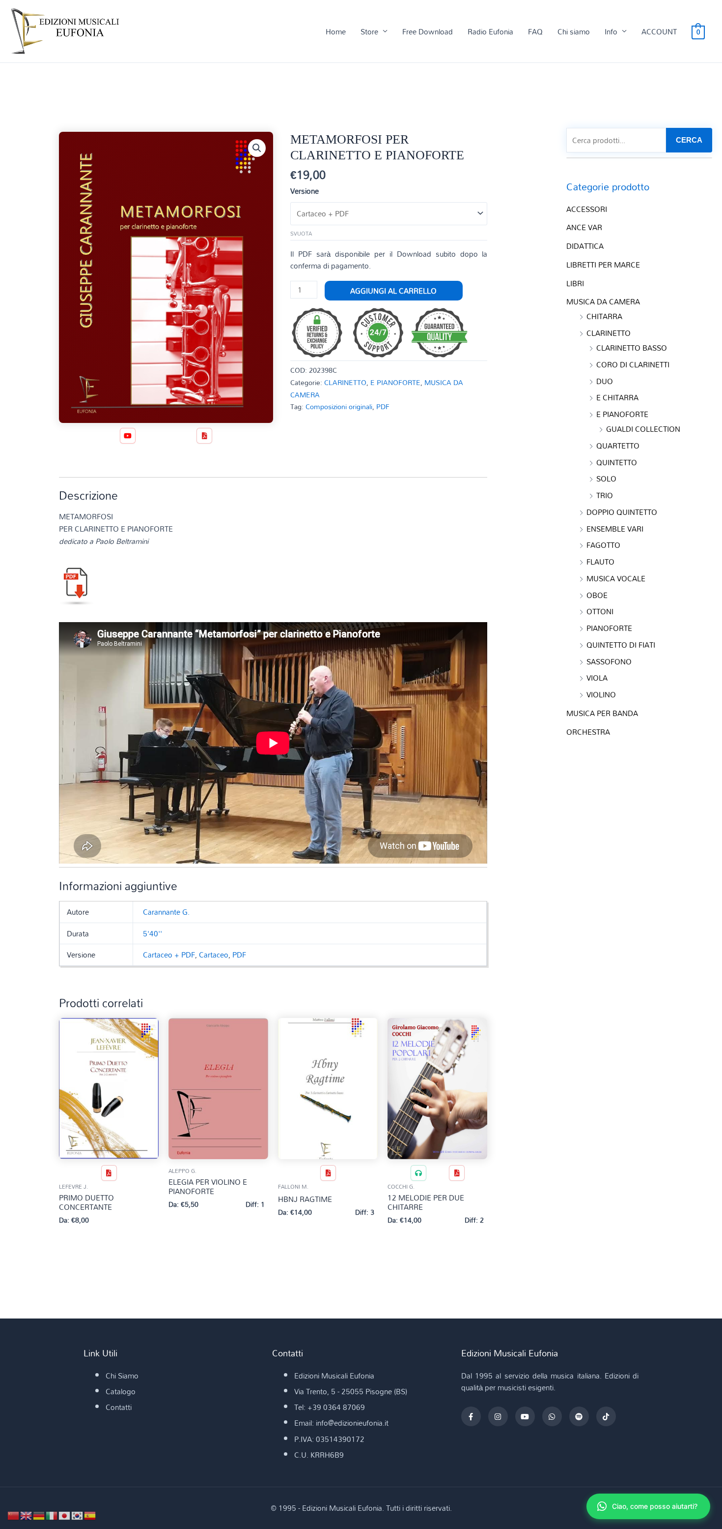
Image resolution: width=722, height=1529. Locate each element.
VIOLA (597, 677)
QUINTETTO (616, 462)
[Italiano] (52, 1514)
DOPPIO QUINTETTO (621, 512)
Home (336, 31)
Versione (304, 190)
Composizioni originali (338, 406)
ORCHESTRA (588, 731)
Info (611, 31)
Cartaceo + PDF (169, 954)
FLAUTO (600, 561)
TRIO (604, 495)
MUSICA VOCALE (615, 578)
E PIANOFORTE (395, 382)
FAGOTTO (603, 545)
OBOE (597, 595)
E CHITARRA (617, 397)
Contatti (119, 1407)
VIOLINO (601, 694)
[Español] (90, 1514)
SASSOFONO (609, 661)
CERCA (689, 140)
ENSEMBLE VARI (614, 528)
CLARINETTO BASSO (631, 347)
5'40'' (152, 933)
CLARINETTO (345, 382)
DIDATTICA (585, 246)
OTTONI (599, 611)
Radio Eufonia (490, 31)
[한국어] (77, 1514)
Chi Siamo (122, 1375)
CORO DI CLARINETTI (632, 364)
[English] (26, 1514)
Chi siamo (573, 31)
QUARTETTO (617, 445)
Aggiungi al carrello (393, 290)
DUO (604, 381)
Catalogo (121, 1391)
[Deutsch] (39, 1514)
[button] (257, 148)
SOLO (606, 478)
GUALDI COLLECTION (643, 428)
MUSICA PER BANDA (602, 713)
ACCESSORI (586, 209)
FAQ (535, 31)
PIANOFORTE (609, 628)
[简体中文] (13, 1514)
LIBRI (575, 283)
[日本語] (64, 1514)
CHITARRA (604, 316)
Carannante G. (166, 911)
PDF (382, 406)
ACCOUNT (659, 31)
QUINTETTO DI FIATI (620, 644)
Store (369, 31)
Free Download (427, 31)
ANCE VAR (584, 227)
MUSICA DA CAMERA (603, 301)
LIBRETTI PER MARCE (603, 264)
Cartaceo (213, 954)
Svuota (301, 233)
